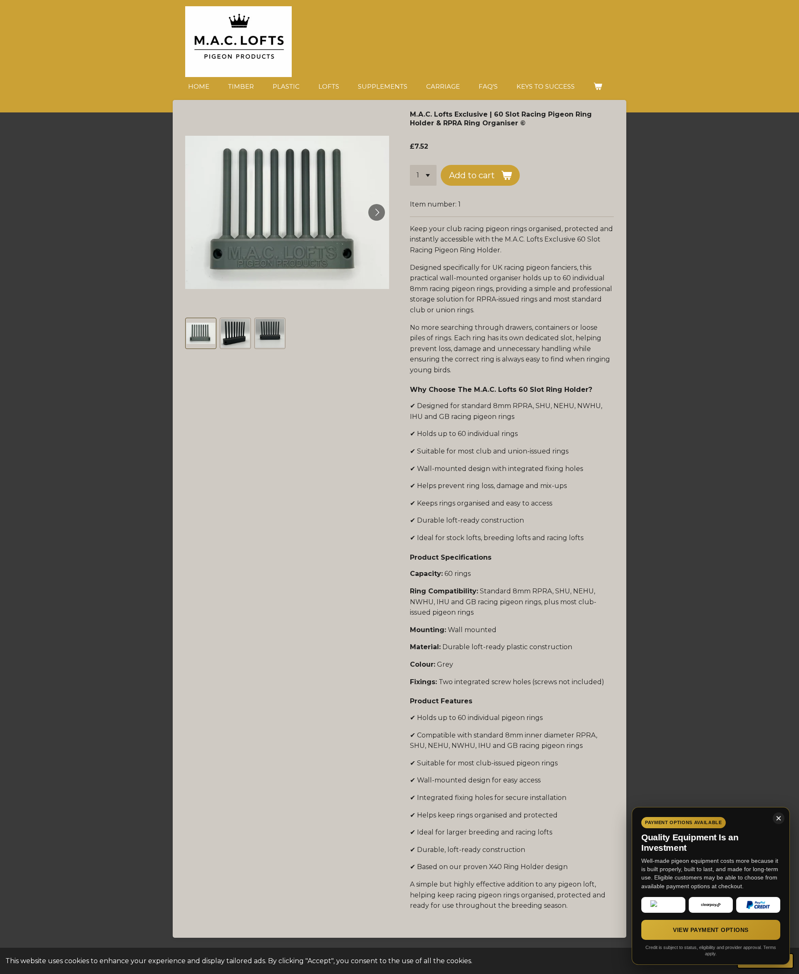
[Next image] (376, 212)
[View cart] (597, 86)
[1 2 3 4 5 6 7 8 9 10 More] (423, 175)
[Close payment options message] (778, 818)
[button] (200, 333)
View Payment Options (711, 930)
